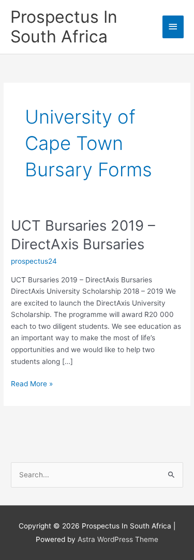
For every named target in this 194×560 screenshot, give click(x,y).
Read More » (32, 384)
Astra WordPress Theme (118, 539)
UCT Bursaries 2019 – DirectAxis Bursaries (83, 235)
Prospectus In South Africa (63, 27)
